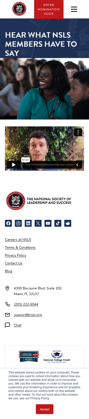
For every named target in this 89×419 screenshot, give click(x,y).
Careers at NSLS (18, 239)
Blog (8, 271)
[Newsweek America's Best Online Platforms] (29, 356)
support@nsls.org (28, 315)
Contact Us (13, 263)
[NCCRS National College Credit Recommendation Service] (57, 356)
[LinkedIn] (28, 223)
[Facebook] (8, 223)
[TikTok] (57, 223)
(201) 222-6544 (26, 304)
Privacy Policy (15, 255)
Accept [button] (44, 409)
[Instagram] (18, 223)
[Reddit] (67, 223)
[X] (38, 223)
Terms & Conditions (20, 247)
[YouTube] (47, 223)
